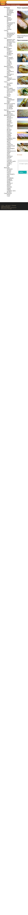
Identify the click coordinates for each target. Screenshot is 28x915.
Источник (19, 154)
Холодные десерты (9, 51)
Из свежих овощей (9, 36)
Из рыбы (9, 44)
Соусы (6, 81)
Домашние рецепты (9, 115)
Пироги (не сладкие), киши (11, 145)
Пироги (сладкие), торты (11, 137)
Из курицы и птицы (10, 59)
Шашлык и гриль (8, 66)
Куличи (9, 94)
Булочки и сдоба (11, 161)
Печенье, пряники (9, 121)
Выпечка (6, 87)
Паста (8, 158)
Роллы (8, 194)
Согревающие (11, 99)
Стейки (9, 70)
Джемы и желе (11, 111)
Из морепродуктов (11, 22)
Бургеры (9, 29)
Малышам (6, 167)
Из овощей (10, 57)
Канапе (9, 17)
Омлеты (9, 15)
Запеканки (9, 126)
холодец (18, 4)
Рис (8, 166)
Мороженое (10, 125)
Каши (8, 8)
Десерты (6, 47)
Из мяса (9, 61)
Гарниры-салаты (11, 79)
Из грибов (9, 46)
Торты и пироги (11, 89)
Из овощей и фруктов (10, 13)
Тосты (8, 28)
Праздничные (10, 34)
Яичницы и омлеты (10, 118)
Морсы (9, 101)
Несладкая (10, 88)
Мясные (9, 20)
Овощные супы (11, 39)
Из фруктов (10, 53)
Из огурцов (10, 104)
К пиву (8, 26)
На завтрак (7, 7)
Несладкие (10, 83)
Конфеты (9, 48)
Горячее (6, 56)
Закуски (6, 16)
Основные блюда (9, 123)
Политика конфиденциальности (8, 206)
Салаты (6, 30)
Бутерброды (10, 10)
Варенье (6, 110)
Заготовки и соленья (9, 103)
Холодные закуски (9, 25)
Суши (8, 196)
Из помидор (10, 106)
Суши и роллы (8, 193)
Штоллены (10, 92)
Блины (8, 49)
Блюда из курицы (9, 64)
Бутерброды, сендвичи (10, 178)
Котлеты (9, 130)
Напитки (6, 97)
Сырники (9, 160)
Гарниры (6, 76)
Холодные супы (11, 42)
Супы (5, 38)
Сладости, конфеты (9, 163)
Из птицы (9, 43)
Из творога (10, 11)
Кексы (8, 154)
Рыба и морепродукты (11, 148)
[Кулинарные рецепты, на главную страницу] (3, 3)
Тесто (8, 93)
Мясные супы (10, 40)
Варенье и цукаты (9, 140)
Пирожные (10, 156)
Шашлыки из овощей (10, 75)
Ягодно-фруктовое (10, 113)
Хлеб (8, 153)
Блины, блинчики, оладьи (9, 133)
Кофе (8, 102)
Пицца (8, 96)
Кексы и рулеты (11, 90)
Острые (9, 85)
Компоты (9, 98)
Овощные (9, 19)
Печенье (9, 54)
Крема (8, 84)
